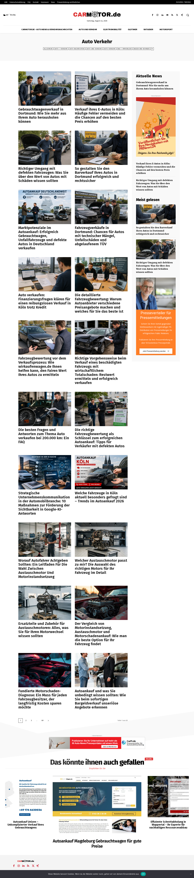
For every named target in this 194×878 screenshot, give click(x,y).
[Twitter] (177, 15)
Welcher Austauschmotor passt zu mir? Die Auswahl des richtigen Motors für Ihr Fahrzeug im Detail (101, 566)
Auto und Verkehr (94, 49)
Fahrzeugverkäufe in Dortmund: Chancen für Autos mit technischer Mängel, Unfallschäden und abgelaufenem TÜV (99, 236)
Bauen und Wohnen (142, 49)
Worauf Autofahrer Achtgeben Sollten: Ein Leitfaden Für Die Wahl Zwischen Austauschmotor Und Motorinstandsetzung (43, 568)
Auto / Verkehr (61, 49)
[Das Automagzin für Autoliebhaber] (97, 14)
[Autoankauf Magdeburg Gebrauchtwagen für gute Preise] (97, 805)
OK (143, 874)
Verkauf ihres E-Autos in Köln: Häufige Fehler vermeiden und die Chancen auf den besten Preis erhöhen (100, 115)
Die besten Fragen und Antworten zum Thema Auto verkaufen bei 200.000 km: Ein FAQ (43, 436)
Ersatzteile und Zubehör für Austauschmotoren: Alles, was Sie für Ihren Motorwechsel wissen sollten (43, 629)
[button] (187, 15)
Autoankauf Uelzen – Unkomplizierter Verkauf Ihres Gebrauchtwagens (26, 824)
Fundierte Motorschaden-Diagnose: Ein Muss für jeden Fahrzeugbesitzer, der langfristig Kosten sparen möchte (42, 699)
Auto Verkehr (109, 49)
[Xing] (182, 15)
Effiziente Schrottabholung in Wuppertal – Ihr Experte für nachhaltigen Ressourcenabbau (168, 824)
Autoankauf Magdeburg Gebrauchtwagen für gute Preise (97, 843)
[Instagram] (157, 15)
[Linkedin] (162, 15)
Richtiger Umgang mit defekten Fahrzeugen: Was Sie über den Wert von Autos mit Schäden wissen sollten (43, 174)
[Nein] (190, 874)
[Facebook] (152, 15)
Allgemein (48, 49)
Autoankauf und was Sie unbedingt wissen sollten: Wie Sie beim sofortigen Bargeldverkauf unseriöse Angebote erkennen (100, 699)
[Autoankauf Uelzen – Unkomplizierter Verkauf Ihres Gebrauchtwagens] (25, 796)
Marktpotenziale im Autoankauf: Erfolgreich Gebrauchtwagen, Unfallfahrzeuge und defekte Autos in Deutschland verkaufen (42, 238)
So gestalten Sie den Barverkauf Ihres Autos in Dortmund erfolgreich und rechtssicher (97, 174)
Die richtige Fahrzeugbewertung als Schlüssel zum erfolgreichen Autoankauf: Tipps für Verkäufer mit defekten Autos (100, 438)
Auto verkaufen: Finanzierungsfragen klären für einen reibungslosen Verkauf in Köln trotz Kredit (44, 301)
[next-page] (48, 720)
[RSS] (172, 15)
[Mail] (167, 15)
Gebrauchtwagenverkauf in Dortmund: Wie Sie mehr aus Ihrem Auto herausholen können (42, 115)
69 (42, 720)
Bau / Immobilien (125, 49)
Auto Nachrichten (77, 49)
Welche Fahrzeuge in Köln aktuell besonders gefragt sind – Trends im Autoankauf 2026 (101, 497)
